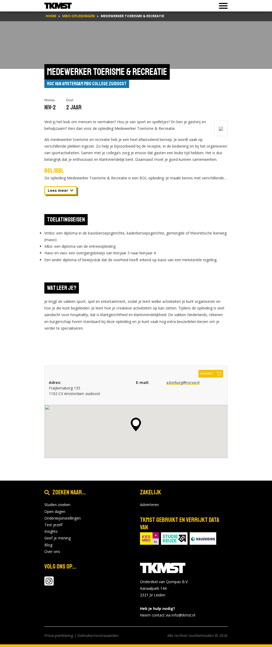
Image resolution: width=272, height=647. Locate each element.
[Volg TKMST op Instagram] (49, 583)
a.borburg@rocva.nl (182, 382)
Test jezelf (53, 524)
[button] (136, 424)
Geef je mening (57, 537)
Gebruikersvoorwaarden (97, 635)
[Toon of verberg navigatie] (222, 6)
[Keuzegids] (203, 538)
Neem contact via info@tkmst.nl (167, 615)
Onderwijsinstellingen (62, 518)
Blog (48, 544)
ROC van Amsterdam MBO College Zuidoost (86, 84)
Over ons (52, 551)
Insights (51, 531)
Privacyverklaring (58, 635)
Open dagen (54, 511)
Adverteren (149, 504)
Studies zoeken (57, 504)
